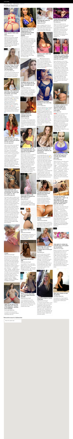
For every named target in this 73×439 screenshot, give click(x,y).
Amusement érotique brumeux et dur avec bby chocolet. (44, 103)
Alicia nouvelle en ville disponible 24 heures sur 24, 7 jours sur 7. (28, 196)
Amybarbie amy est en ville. (27, 259)
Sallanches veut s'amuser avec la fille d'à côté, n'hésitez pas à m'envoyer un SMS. (44, 249)
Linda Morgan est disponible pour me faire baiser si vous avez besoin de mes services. (11, 139)
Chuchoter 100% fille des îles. (28, 230)
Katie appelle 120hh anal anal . (11, 33)
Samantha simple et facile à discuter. (44, 298)
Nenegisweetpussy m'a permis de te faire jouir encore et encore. (43, 193)
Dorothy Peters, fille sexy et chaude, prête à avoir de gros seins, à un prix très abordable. (11, 67)
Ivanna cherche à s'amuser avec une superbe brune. (26, 115)
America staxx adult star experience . (44, 54)
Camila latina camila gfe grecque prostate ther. (60, 20)
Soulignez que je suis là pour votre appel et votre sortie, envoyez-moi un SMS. (28, 84)
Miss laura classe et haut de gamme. (61, 294)
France (10, 3)
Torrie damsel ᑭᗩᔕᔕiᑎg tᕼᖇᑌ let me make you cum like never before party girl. (60, 156)
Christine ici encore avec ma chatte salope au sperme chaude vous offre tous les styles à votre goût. (61, 107)
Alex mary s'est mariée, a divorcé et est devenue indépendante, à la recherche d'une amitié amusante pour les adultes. (28, 32)
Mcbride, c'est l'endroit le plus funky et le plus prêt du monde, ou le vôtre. (11, 92)
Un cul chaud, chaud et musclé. (43, 218)
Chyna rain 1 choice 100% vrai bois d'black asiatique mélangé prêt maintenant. (61, 56)
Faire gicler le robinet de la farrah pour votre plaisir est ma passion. (61, 245)
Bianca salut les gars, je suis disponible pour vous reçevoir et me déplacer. (28, 150)
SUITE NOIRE (6, 1)
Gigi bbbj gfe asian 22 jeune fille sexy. (43, 21)
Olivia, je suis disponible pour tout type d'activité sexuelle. (28, 295)
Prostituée (6, 3)
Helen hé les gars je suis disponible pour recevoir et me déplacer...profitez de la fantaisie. (11, 306)
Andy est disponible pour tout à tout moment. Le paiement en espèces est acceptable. (44, 150)
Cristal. (6, 253)
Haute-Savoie (16, 3)
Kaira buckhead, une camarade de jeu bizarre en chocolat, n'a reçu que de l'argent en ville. (11, 192)
